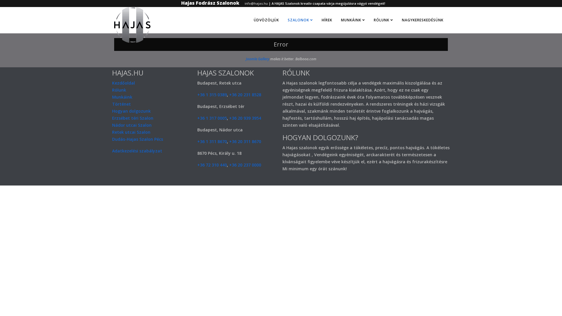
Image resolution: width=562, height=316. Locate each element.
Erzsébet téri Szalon (132, 118)
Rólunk (381, 20)
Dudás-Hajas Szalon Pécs (137, 139)
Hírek (327, 20)
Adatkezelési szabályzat (137, 151)
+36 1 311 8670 (212, 141)
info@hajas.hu (256, 3)
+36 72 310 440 (212, 165)
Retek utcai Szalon (131, 132)
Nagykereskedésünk (422, 20)
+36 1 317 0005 (212, 118)
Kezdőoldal (123, 83)
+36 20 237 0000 (245, 165)
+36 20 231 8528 (245, 94)
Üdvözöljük (266, 20)
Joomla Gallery (257, 58)
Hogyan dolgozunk (131, 111)
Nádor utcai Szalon (132, 125)
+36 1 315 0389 (212, 94)
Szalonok (298, 20)
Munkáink (351, 20)
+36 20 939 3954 (245, 118)
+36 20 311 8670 (245, 141)
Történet (121, 104)
